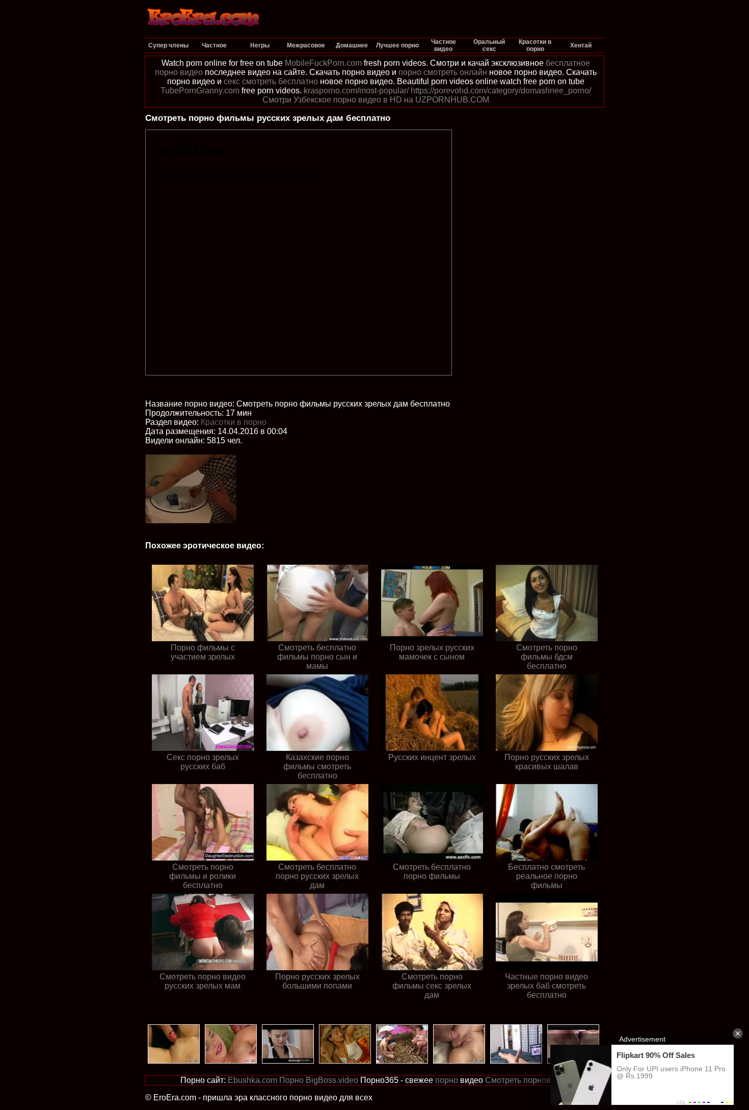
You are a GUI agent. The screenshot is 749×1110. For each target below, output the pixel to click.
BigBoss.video (332, 1080)
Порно (291, 1080)
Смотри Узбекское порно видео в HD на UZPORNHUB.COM (375, 99)
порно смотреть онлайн (442, 72)
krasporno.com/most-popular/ (356, 90)
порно (446, 1080)
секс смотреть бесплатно (271, 81)
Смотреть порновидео (527, 1080)
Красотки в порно (233, 422)
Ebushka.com (252, 1080)
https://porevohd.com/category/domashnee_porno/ (501, 90)
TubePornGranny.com (199, 90)
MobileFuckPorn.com (323, 63)
